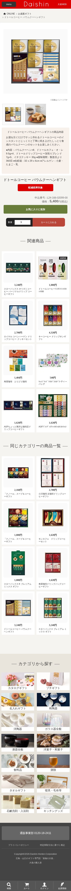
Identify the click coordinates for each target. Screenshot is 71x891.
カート (27, 888)
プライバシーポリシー (18, 845)
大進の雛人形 (35, 862)
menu (9, 4)
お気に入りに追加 (35, 209)
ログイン (44, 888)
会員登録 (62, 888)
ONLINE (11, 13)
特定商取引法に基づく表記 (52, 845)
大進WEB (62, 4)
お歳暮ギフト (25, 13)
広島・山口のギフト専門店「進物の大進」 (35, 858)
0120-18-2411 (42, 833)
